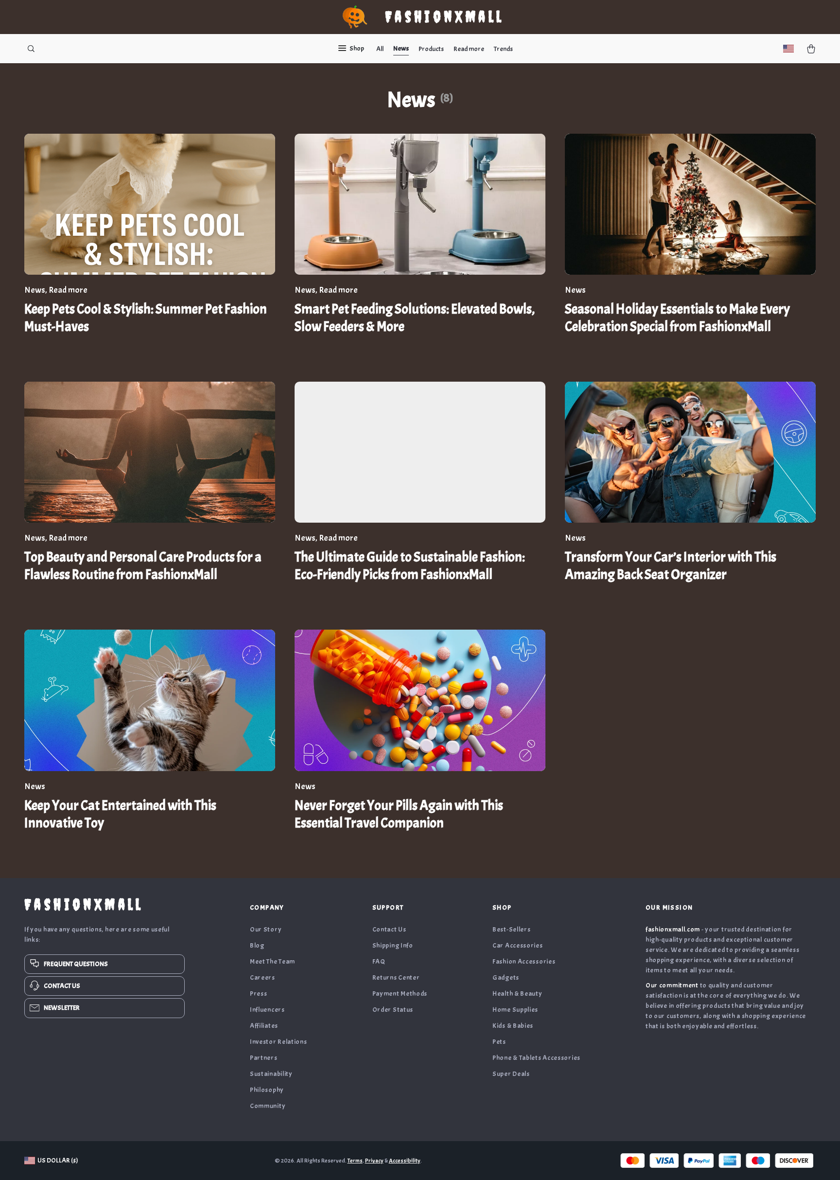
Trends (503, 49)
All (380, 49)
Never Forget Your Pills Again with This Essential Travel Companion (399, 814)
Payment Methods (400, 993)
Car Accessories (517, 945)
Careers (262, 977)
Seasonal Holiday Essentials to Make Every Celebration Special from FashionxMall (677, 317)
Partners (264, 1058)
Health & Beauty (517, 993)
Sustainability (271, 1074)
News (401, 48)
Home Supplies (515, 1009)
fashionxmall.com (673, 929)
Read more (469, 49)
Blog (257, 945)
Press (258, 993)
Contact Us (389, 929)
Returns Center (396, 977)
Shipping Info (392, 945)
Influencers (267, 1009)
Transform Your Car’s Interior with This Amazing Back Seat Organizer (670, 565)
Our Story (265, 929)
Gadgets (505, 977)
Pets (499, 1042)
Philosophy (267, 1090)
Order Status (392, 1009)
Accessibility (404, 1160)
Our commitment (672, 985)
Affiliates (264, 1025)
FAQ (378, 961)
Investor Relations (278, 1042)
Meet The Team (272, 961)
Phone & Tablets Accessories (536, 1058)
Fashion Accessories (523, 961)
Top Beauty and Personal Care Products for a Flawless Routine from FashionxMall (143, 565)
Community (267, 1106)
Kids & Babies (512, 1025)
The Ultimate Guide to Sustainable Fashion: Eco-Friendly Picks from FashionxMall (410, 565)
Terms (355, 1160)
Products (431, 49)
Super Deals (511, 1074)
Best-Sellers (511, 929)
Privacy (374, 1160)
